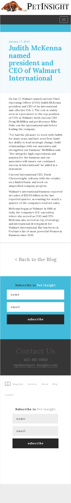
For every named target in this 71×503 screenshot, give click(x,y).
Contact (9, 394)
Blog (55, 384)
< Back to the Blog (35, 259)
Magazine (17, 384)
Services (32, 384)
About (44, 384)
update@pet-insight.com (36, 365)
